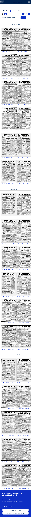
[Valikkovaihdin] (29, 2)
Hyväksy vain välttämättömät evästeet (15, 513)
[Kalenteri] (2, 14)
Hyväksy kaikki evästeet (15, 510)
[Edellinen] (23, 14)
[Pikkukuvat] (5, 14)
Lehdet (2, 6)
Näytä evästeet (8, 506)
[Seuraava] (29, 14)
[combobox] (26, 14)
